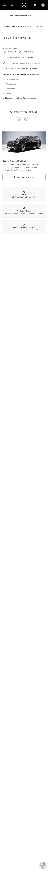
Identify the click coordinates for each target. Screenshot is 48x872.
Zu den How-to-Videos (24, 177)
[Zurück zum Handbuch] (5, 15)
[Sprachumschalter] (12, 5)
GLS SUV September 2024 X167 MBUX (25, 26)
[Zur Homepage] (24, 5)
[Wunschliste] (35, 5)
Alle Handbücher (8, 26)
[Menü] (4, 5)
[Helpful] (19, 119)
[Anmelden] (43, 5)
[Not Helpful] (26, 119)
